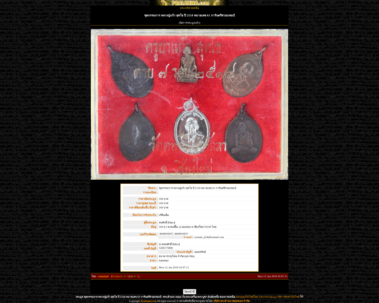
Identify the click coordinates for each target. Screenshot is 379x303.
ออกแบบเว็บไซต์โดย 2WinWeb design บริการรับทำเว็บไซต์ (267, 296)
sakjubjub (103, 276)
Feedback (117, 276)
